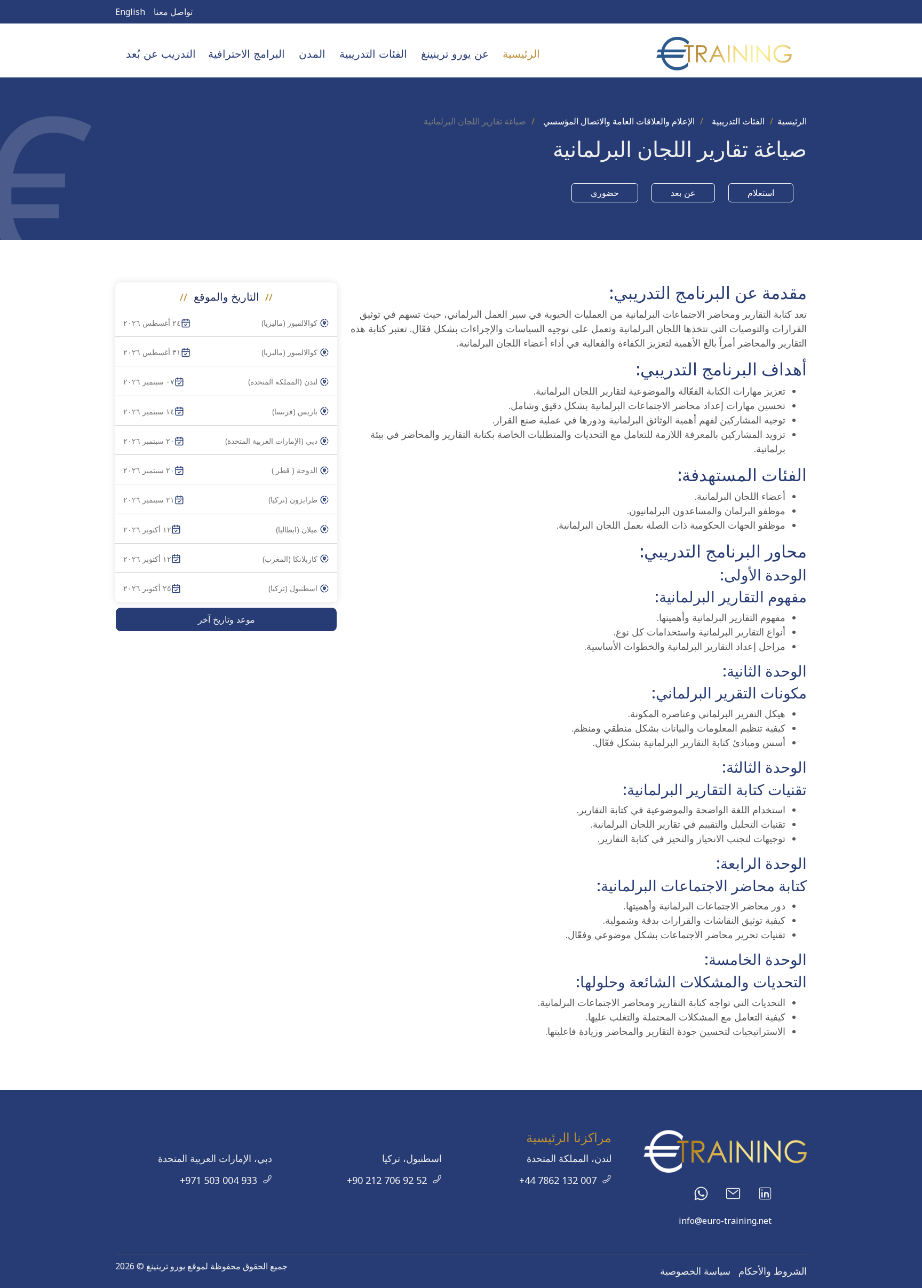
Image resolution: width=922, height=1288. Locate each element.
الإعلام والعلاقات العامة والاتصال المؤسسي (619, 121)
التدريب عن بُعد (161, 53)
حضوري (605, 193)
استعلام (761, 193)
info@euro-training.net (725, 1221)
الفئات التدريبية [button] (373, 53)
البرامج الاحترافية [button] (246, 53)
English (130, 12)
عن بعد (683, 193)
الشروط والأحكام (772, 1271)
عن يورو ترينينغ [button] (455, 53)
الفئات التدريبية (738, 121)
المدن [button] (312, 53)
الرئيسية (521, 53)
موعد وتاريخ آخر (226, 619)
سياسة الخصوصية (695, 1271)
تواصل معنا (173, 12)
